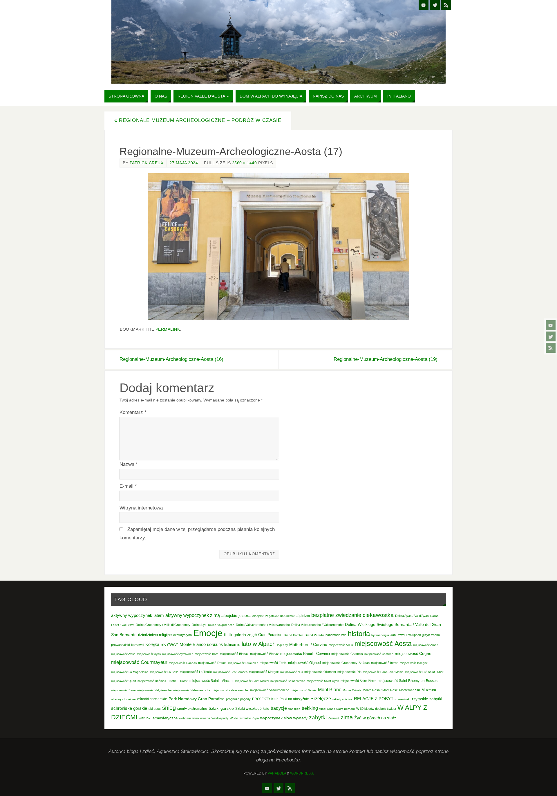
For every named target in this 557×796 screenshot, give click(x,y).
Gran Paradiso (270, 635)
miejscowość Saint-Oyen (323, 680)
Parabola (277, 773)
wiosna (205, 718)
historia (359, 633)
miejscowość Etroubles (243, 662)
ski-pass (155, 708)
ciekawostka (378, 615)
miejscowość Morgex (264, 671)
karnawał (137, 644)
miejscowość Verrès (304, 690)
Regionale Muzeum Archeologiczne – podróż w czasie (197, 120)
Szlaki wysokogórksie (252, 709)
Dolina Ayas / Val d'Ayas (412, 615)
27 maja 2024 (183, 163)
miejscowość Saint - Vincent (211, 681)
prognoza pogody (238, 699)
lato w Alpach (259, 644)
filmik (228, 635)
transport (294, 708)
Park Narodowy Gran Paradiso (197, 698)
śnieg (169, 708)
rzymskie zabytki (427, 698)
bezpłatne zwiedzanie (336, 615)
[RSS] (551, 348)
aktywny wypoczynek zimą (192, 615)
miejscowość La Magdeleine (130, 671)
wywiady (300, 718)
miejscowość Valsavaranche (191, 690)
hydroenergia (380, 635)
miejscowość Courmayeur (139, 662)
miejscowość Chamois (347, 653)
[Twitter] (551, 336)
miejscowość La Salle (164, 671)
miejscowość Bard (206, 653)
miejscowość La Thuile (196, 671)
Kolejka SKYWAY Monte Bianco (175, 644)
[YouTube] (551, 325)
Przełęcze (320, 698)
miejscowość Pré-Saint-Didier (424, 671)
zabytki (318, 717)
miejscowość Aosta (383, 643)
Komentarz (133, 412)
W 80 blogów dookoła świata (376, 708)
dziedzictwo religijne (155, 635)
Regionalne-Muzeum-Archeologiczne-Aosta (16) (171, 359)
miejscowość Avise (123, 653)
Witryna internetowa (141, 508)
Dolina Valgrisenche (221, 624)
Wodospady (219, 718)
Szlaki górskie (221, 708)
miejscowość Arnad (425, 644)
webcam (185, 718)
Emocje (208, 633)
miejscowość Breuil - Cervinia (305, 654)
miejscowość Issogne (414, 662)
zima (347, 717)
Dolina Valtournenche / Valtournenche (317, 624)
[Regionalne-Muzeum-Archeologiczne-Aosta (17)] (278, 246)
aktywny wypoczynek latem (137, 615)
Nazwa (129, 464)
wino (195, 718)
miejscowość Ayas (149, 653)
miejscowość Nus (291, 671)
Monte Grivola (352, 690)
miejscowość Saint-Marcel (252, 680)
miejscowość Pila (349, 671)
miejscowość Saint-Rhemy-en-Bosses (407, 681)
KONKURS (215, 644)
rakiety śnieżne (342, 699)
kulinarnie (232, 644)
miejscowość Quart (123, 680)
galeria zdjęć (245, 634)
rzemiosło (404, 699)
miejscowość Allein (341, 644)
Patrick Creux (147, 163)
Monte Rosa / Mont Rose (380, 690)
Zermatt (333, 718)
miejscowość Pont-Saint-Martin (383, 671)
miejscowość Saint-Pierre (358, 680)
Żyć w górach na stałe (375, 717)
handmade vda (335, 635)
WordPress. (302, 773)
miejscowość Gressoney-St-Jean (346, 662)
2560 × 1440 (244, 163)
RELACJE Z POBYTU (375, 698)
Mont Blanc (329, 689)
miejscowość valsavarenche (230, 690)
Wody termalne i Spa (244, 718)
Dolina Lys (199, 624)
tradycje (279, 708)
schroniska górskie (129, 708)
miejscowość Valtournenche (269, 690)
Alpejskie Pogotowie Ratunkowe (273, 615)
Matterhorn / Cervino (308, 644)
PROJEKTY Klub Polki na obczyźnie (280, 699)
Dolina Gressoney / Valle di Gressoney (163, 624)
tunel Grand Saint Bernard (337, 708)
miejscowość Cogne (413, 653)
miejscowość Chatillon (378, 653)
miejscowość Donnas (183, 662)
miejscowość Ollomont (320, 671)
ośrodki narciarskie (152, 699)
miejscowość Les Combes (230, 671)
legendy (282, 644)
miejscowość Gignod (304, 663)
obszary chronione (123, 699)
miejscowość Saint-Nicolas (287, 680)
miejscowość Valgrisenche (154, 690)
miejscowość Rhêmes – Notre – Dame (163, 680)
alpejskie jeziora (236, 615)
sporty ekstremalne (192, 708)
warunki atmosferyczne (158, 718)
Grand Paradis (314, 635)
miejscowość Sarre (123, 690)
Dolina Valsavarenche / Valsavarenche (263, 624)
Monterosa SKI (409, 690)
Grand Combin (293, 635)
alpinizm (303, 616)
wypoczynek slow (276, 718)
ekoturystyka (182, 635)
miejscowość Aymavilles (177, 653)
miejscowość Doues (212, 662)
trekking (310, 708)
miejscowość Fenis (273, 662)
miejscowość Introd (384, 662)
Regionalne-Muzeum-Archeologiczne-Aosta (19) (385, 359)
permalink (167, 329)
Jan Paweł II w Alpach (405, 635)
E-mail (128, 486)
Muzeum (429, 690)
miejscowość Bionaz (234, 653)
